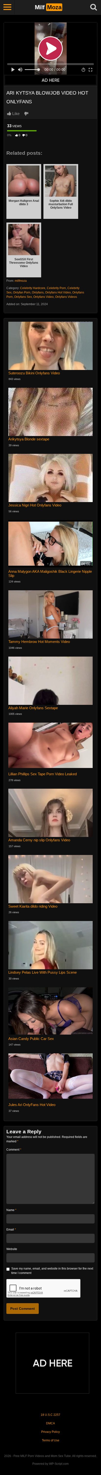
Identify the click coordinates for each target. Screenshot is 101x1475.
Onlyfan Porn (21, 292)
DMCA (50, 1423)
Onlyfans (38, 292)
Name (11, 1210)
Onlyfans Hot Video (58, 292)
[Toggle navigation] (7, 7)
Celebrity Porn (56, 288)
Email (11, 1229)
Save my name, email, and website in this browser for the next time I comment (52, 1271)
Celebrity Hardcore (32, 288)
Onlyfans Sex (23, 297)
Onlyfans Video (43, 297)
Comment (13, 1149)
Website (11, 1249)
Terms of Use (50, 1440)
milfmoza (21, 280)
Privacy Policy (50, 1432)
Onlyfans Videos (66, 297)
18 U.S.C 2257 (50, 1415)
